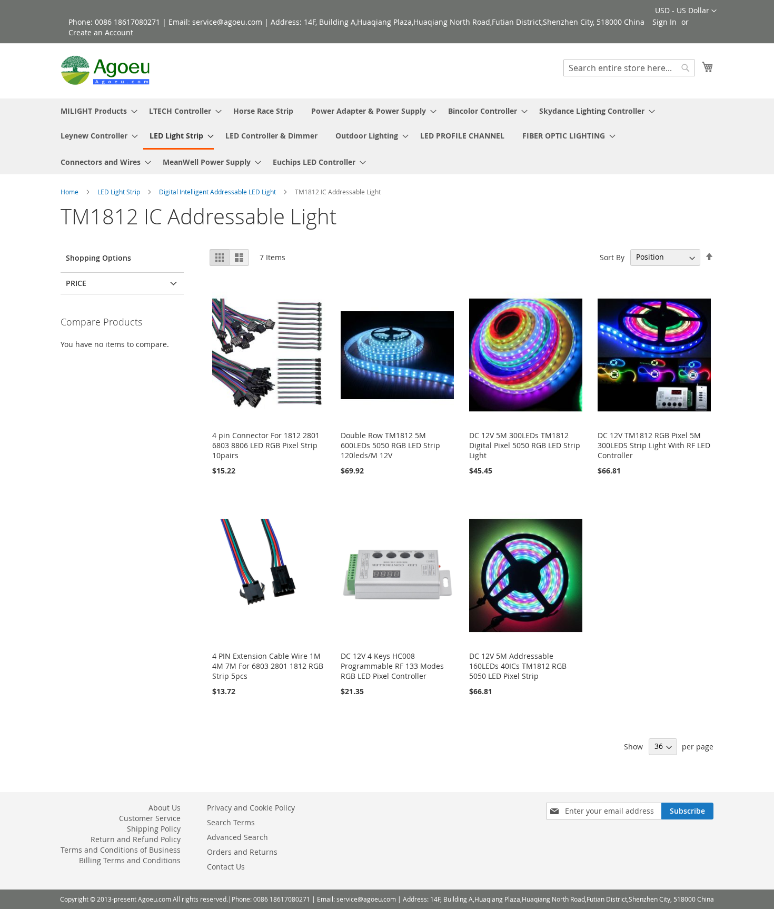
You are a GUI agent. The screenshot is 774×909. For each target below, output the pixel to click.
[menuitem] (95, 110)
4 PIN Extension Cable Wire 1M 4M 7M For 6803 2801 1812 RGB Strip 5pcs (267, 666)
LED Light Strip (119, 191)
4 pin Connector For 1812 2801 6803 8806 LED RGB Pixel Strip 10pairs (266, 445)
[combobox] (629, 68)
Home (70, 191)
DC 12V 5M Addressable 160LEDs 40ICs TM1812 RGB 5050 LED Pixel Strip (518, 666)
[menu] (387, 136)
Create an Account (100, 32)
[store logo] (105, 70)
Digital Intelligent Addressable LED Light (218, 191)
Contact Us (226, 867)
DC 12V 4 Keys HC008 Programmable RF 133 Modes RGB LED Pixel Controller (392, 666)
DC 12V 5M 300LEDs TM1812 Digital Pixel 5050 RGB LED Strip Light (524, 445)
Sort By (612, 257)
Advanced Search (237, 837)
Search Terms (231, 822)
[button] (686, 11)
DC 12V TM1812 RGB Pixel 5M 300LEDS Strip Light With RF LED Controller (654, 445)
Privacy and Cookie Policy (251, 808)
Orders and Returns (242, 852)
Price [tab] (76, 283)
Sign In (664, 22)
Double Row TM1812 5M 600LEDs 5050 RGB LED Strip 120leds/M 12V (390, 445)
